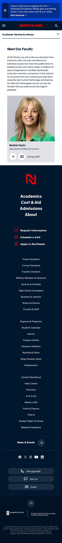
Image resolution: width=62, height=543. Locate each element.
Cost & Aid (31, 202)
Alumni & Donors (31, 302)
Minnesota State (43, 515)
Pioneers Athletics (31, 346)
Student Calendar (31, 327)
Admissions (31, 208)
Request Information (33, 230)
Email (35, 486)
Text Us (33, 479)
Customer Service (18, 34)
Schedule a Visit (30, 237)
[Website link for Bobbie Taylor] (13, 156)
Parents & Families (31, 284)
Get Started (18, 15)
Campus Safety (31, 340)
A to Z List (31, 395)
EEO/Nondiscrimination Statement (31, 533)
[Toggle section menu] (58, 34)
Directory (31, 389)
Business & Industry (31, 296)
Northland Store (31, 352)
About (31, 214)
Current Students (31, 265)
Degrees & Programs (31, 321)
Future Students (31, 259)
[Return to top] (31, 503)
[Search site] (56, 25)
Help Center (31, 383)
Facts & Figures (31, 408)
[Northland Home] (31, 178)
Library (31, 333)
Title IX (31, 414)
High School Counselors (31, 290)
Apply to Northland (32, 244)
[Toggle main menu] (3, 25)
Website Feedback (31, 427)
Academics (31, 196)
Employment (31, 365)
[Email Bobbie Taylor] (22, 156)
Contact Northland (31, 377)
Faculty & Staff (31, 309)
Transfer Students (31, 271)
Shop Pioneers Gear (31, 358)
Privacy (13, 533)
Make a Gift (31, 402)
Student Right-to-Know (31, 420)
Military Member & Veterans (31, 277)
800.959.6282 (34, 471)
